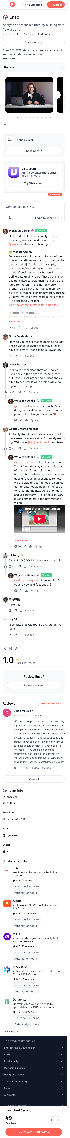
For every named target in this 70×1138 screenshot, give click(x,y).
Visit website (33, 42)
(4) (14, 327)
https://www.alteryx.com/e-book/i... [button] (36, 304)
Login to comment (47, 218)
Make (16, 933)
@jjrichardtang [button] (23, 580)
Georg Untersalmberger (24, 428)
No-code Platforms (26, 886)
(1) (13, 392)
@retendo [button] (20, 406)
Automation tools (25, 892)
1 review (28, 34)
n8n (15, 868)
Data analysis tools (26, 1024)
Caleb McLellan (23, 710)
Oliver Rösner (17, 364)
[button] (5, 231)
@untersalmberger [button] (26, 462)
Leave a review (33, 685)
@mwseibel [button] (16, 244)
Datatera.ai (20, 999)
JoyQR (13, 619)
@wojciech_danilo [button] (39, 442)
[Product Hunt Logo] (12, 5)
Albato (17, 900)
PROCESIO (20, 966)
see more (9, 58)
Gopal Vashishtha (20, 336)
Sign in (57, 4)
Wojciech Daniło (19, 230)
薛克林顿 (14, 599)
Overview (9, 67)
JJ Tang (14, 555)
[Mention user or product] (9, 218)
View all (34, 779)
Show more (31, 151)
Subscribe (35, 4)
